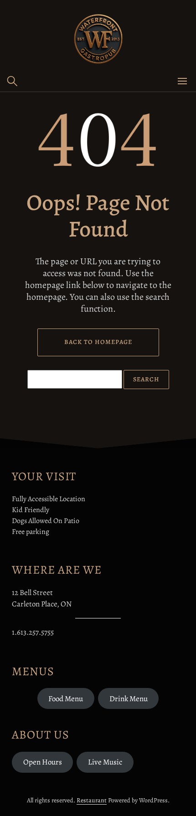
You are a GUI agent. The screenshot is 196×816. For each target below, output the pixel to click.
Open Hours (42, 762)
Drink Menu (128, 698)
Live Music (105, 762)
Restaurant (92, 800)
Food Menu (65, 698)
